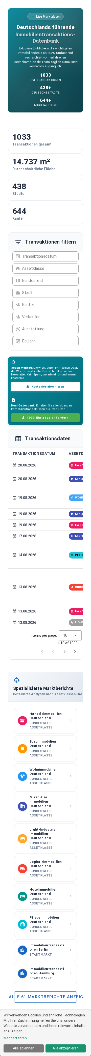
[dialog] (45, 1033)
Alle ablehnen (23, 1048)
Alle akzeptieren (66, 1048)
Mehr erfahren (15, 1038)
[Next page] (64, 651)
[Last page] (75, 651)
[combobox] (70, 635)
